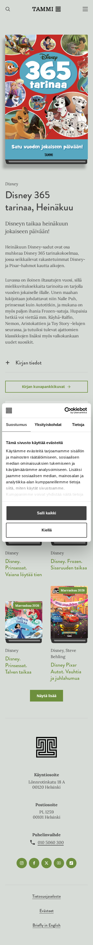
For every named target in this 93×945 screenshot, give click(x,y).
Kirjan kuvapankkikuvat (43, 386)
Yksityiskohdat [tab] (48, 424)
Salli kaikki (46, 513)
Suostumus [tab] (16, 424)
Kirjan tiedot (29, 363)
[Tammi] (46, 9)
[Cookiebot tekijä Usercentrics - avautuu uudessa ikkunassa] (65, 410)
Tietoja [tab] (78, 424)
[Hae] (8, 9)
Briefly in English (46, 925)
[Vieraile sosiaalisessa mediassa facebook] (34, 863)
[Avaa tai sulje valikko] (85, 9)
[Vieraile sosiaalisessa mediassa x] (46, 863)
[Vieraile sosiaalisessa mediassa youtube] (59, 863)
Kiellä (47, 530)
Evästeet (47, 911)
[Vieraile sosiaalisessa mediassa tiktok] (71, 863)
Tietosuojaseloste (46, 896)
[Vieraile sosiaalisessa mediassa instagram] (22, 863)
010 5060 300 (51, 842)
